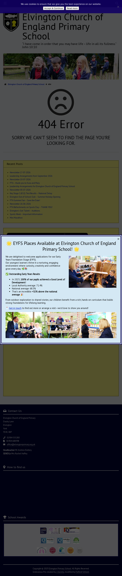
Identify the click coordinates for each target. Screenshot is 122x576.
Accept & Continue (53, 8)
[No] (118, 6)
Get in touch (15, 308)
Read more (72, 8)
